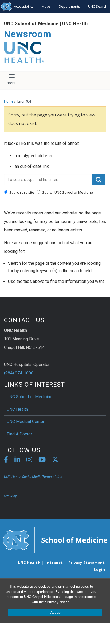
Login (99, 569)
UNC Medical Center (25, 421)
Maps (46, 6)
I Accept (55, 612)
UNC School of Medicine (31, 23)
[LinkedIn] (17, 460)
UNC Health (75, 23)
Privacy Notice (58, 602)
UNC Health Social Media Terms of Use (33, 477)
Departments (69, 6)
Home (8, 101)
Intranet (54, 562)
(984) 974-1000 (18, 373)
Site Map (10, 496)
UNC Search (97, 6)
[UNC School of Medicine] (55, 540)
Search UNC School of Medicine (67, 192)
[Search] (98, 179)
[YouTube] (42, 460)
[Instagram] (29, 460)
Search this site (21, 192)
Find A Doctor (19, 434)
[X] (55, 460)
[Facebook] (6, 460)
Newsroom (28, 34)
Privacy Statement (86, 562)
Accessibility (23, 6)
